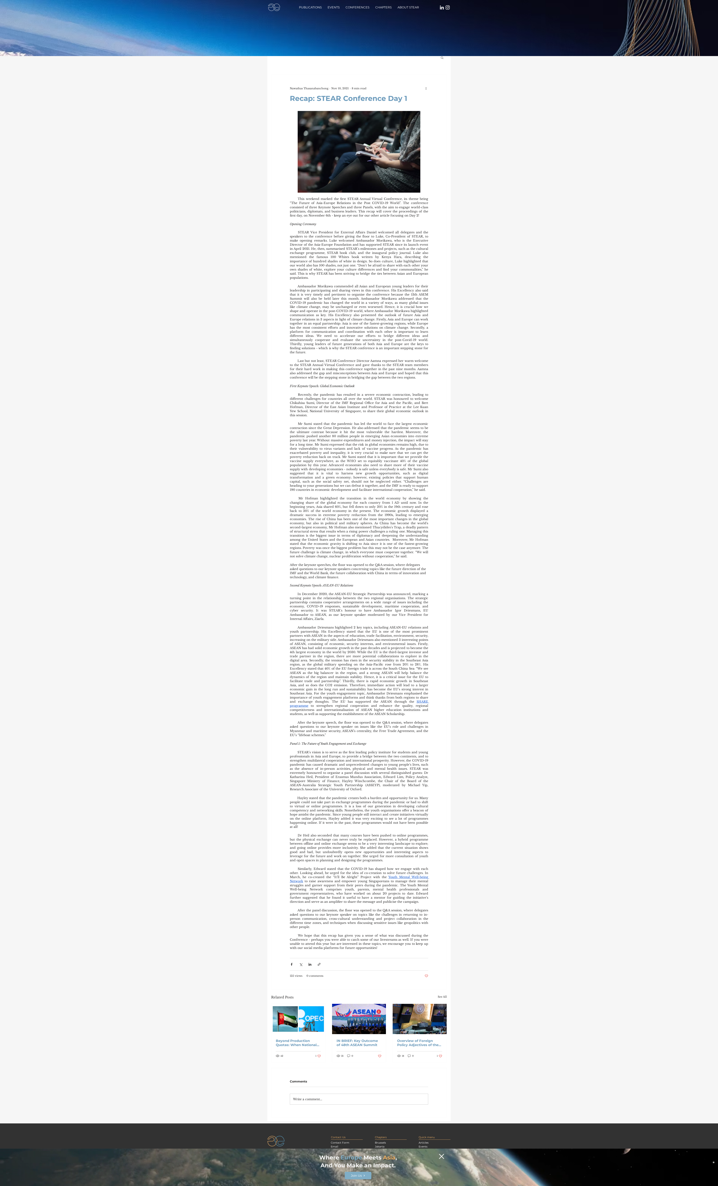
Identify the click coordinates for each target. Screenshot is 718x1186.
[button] (441, 1156)
